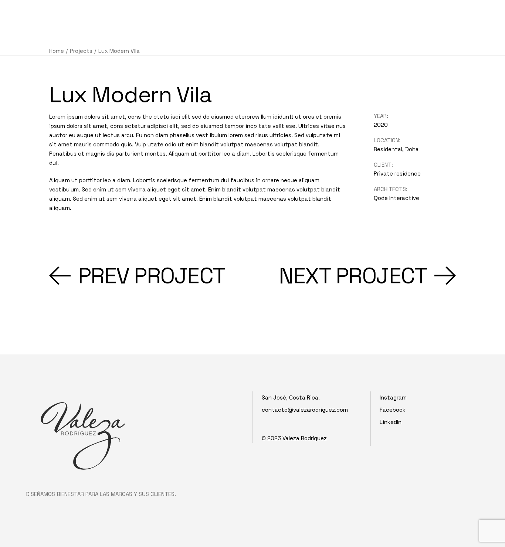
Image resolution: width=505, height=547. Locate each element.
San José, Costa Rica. (291, 397)
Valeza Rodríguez (304, 438)
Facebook (393, 409)
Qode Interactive (396, 197)
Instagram (393, 397)
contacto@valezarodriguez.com (305, 409)
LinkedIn (390, 421)
